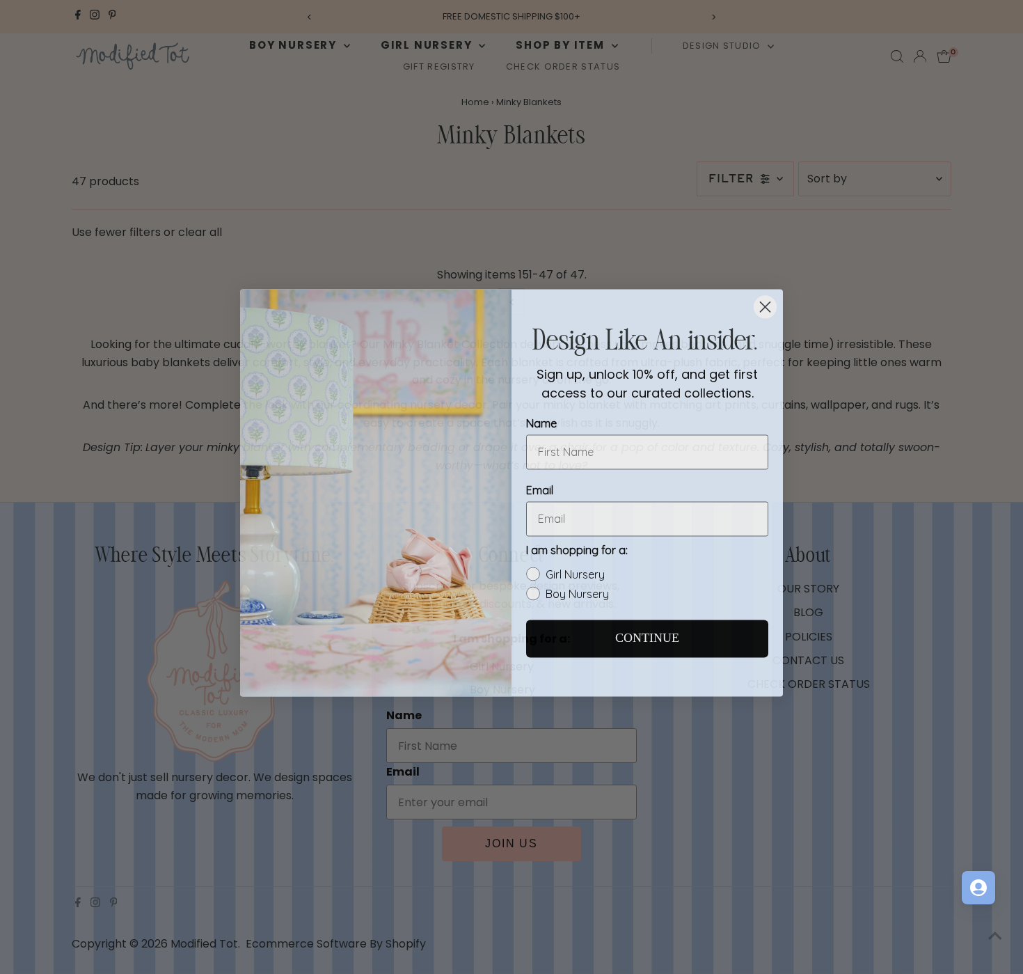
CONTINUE (647, 632)
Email (539, 485)
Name (541, 418)
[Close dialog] (765, 301)
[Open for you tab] (978, 887)
